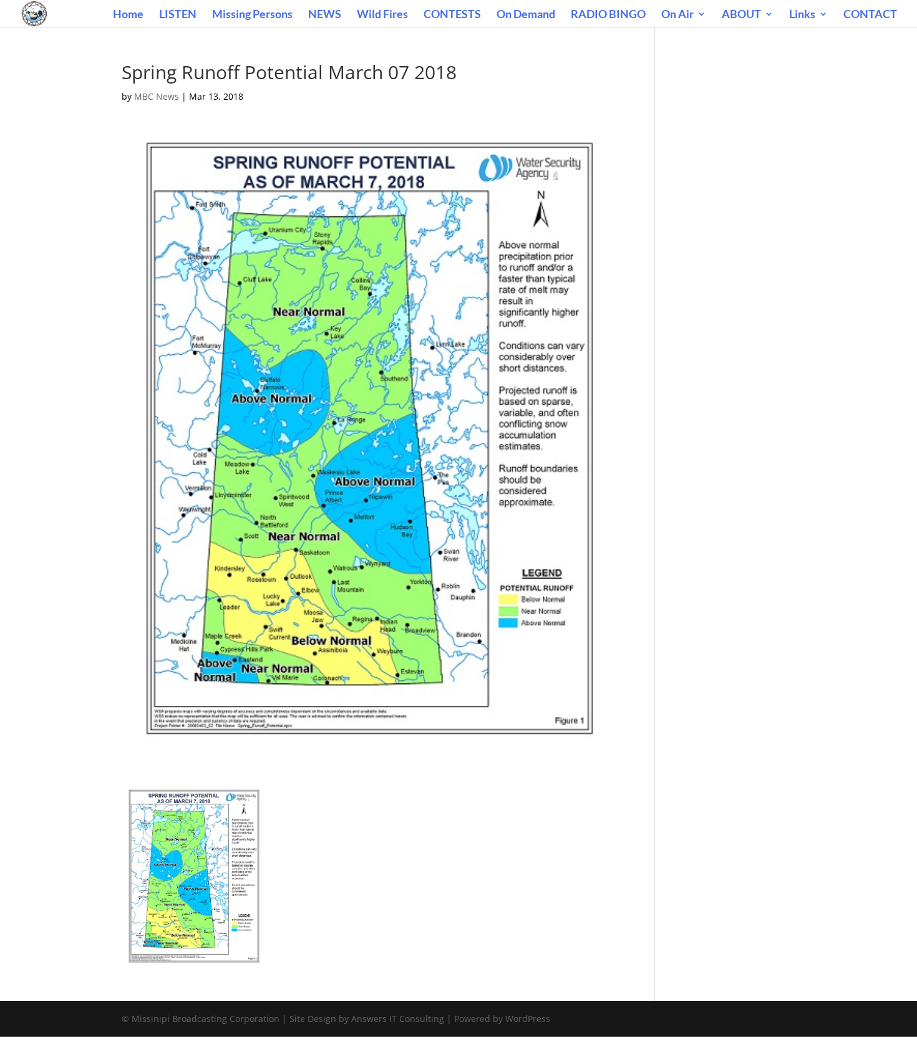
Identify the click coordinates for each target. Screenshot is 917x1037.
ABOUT (741, 15)
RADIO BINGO (608, 15)
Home (128, 15)
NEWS (324, 15)
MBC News (156, 96)
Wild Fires (382, 15)
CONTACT (870, 15)
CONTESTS (452, 15)
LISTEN (177, 15)
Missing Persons (252, 15)
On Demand (526, 15)
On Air (677, 15)
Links (802, 15)
